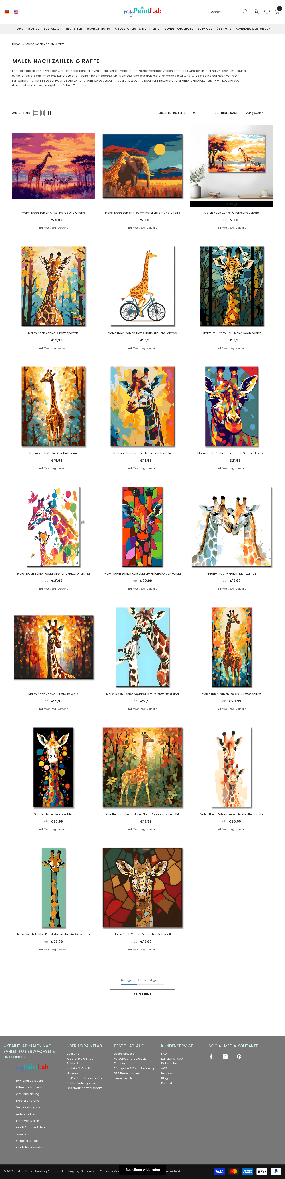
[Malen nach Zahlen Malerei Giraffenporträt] (231, 647)
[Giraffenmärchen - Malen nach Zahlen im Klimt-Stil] (142, 767)
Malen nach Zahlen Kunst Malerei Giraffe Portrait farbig (142, 573)
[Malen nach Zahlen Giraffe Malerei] (53, 406)
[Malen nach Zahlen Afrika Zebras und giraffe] (53, 166)
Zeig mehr (142, 994)
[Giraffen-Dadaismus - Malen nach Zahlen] (142, 406)
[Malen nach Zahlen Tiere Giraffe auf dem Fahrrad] (142, 286)
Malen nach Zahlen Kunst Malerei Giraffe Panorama (53, 934)
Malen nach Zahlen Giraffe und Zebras (231, 213)
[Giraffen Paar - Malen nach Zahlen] (231, 526)
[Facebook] (211, 1056)
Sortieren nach (226, 113)
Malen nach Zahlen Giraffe (45, 44)
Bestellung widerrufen (142, 1169)
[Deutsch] (6, 12)
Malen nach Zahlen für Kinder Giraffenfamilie (231, 814)
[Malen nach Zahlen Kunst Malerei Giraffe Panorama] (53, 887)
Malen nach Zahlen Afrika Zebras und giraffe (53, 213)
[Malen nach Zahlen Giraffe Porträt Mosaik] (142, 887)
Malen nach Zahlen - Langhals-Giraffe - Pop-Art (231, 453)
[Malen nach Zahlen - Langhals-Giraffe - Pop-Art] (231, 406)
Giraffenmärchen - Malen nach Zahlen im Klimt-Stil (142, 814)
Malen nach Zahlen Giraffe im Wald (53, 694)
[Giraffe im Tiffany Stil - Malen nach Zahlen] (231, 286)
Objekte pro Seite (172, 113)
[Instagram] (225, 1056)
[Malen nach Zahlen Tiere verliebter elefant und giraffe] (142, 166)
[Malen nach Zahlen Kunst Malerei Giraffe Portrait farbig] (142, 526)
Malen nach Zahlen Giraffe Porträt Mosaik (142, 934)
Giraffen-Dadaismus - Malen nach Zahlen (142, 453)
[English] (16, 12)
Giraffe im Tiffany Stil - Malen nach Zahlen (231, 333)
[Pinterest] (239, 1056)
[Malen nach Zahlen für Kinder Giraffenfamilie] (231, 767)
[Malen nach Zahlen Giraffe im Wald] (53, 647)
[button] (36, 113)
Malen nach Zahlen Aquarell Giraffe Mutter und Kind (53, 573)
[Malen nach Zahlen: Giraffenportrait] (53, 286)
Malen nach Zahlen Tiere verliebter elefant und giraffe (142, 213)
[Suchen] (229, 11)
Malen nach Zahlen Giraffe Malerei (53, 453)
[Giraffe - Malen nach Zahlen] (53, 767)
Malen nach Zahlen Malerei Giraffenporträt (231, 694)
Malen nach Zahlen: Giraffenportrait (53, 333)
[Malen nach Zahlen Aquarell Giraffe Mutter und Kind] (53, 526)
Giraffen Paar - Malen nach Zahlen (231, 573)
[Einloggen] (256, 12)
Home (16, 44)
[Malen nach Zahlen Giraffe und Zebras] (231, 166)
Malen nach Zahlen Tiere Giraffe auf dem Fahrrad (142, 333)
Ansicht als (21, 113)
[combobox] (225, 11)
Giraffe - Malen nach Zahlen (53, 814)
